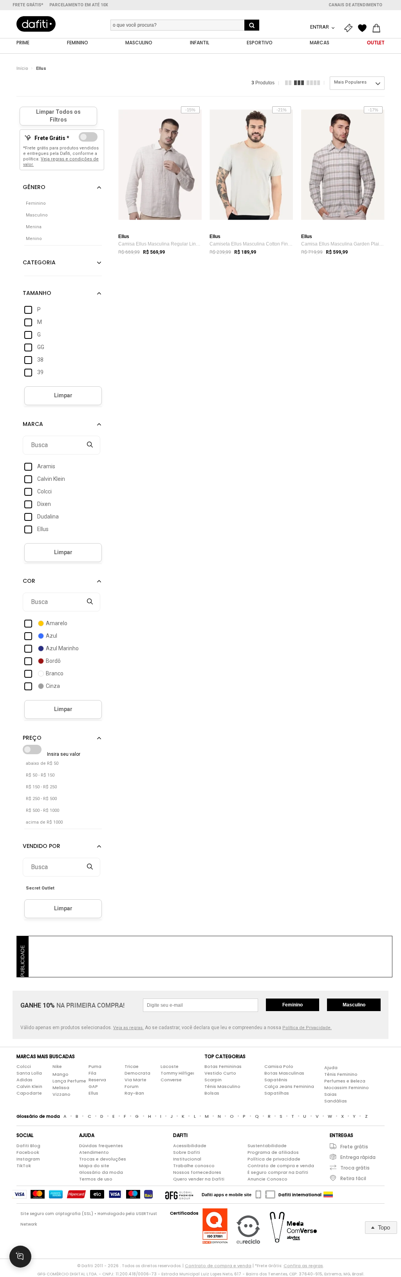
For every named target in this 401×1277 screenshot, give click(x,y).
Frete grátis (354, 1146)
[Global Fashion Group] (179, 1195)
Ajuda (331, 1067)
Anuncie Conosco (267, 1179)
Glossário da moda (101, 1172)
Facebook (27, 1152)
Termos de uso (95, 1179)
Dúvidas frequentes (101, 1145)
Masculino (354, 1005)
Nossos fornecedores (197, 1172)
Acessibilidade (189, 1145)
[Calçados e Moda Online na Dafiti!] (36, 24)
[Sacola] (378, 28)
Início (22, 68)
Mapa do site (94, 1165)
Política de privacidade (273, 1159)
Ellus (41, 68)
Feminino (292, 1005)
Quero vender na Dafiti (198, 1179)
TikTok (23, 1165)
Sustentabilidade (267, 1145)
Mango (60, 1074)
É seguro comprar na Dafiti (277, 1172)
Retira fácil (353, 1178)
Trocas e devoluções (102, 1159)
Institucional (187, 1159)
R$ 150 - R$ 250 (41, 786)
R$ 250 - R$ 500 (41, 798)
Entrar (320, 27)
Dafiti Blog (28, 1145)
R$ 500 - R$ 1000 (42, 810)
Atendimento (94, 1152)
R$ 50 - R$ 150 (40, 775)
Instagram (28, 1159)
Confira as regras (303, 1265)
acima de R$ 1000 (44, 822)
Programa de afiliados (273, 1152)
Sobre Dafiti (186, 1152)
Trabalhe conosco (194, 1165)
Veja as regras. (128, 1027)
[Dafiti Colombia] (328, 1195)
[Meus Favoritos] (364, 28)
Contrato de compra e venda (280, 1165)
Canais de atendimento (355, 4)
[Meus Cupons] (350, 28)
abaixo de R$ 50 (42, 763)
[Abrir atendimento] (20, 1257)
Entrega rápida (358, 1157)
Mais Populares (350, 82)
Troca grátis (355, 1167)
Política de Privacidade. (307, 1027)
